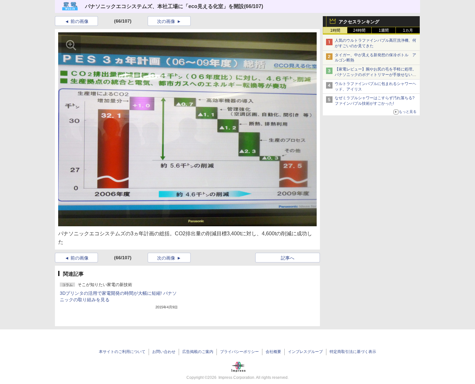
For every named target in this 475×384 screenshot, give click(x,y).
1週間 (384, 30)
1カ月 (408, 30)
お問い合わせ (163, 351)
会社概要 (273, 351)
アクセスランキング (359, 21)
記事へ (287, 258)
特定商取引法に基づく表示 (353, 351)
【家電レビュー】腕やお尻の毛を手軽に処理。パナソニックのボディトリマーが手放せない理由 (375, 74)
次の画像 (166, 21)
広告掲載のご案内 (197, 351)
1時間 (335, 30)
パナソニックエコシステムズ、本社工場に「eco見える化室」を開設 (164, 6)
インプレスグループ (305, 351)
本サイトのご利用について (122, 351)
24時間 (359, 30)
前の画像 (79, 21)
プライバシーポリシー (239, 351)
